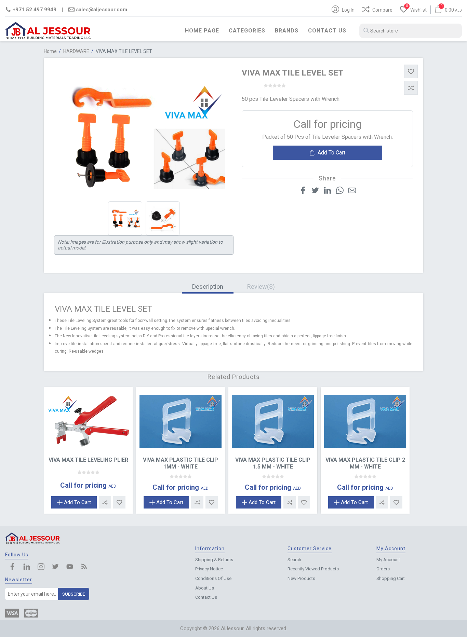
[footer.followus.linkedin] (26, 567)
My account (388, 559)
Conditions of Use (213, 578)
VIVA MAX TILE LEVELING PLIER (88, 460)
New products (301, 578)
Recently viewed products (313, 568)
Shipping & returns (214, 559)
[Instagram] (41, 567)
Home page (202, 30)
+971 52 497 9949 (34, 9)
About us (204, 588)
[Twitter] (55, 567)
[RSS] (84, 567)
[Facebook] (12, 567)
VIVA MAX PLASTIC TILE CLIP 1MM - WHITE (180, 463)
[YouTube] (69, 567)
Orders (383, 568)
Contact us (327, 30)
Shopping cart (390, 578)
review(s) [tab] (261, 286)
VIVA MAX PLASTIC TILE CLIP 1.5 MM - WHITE (272, 463)
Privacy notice (209, 568)
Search (294, 559)
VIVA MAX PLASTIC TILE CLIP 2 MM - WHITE (365, 463)
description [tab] (207, 286)
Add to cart (331, 152)
